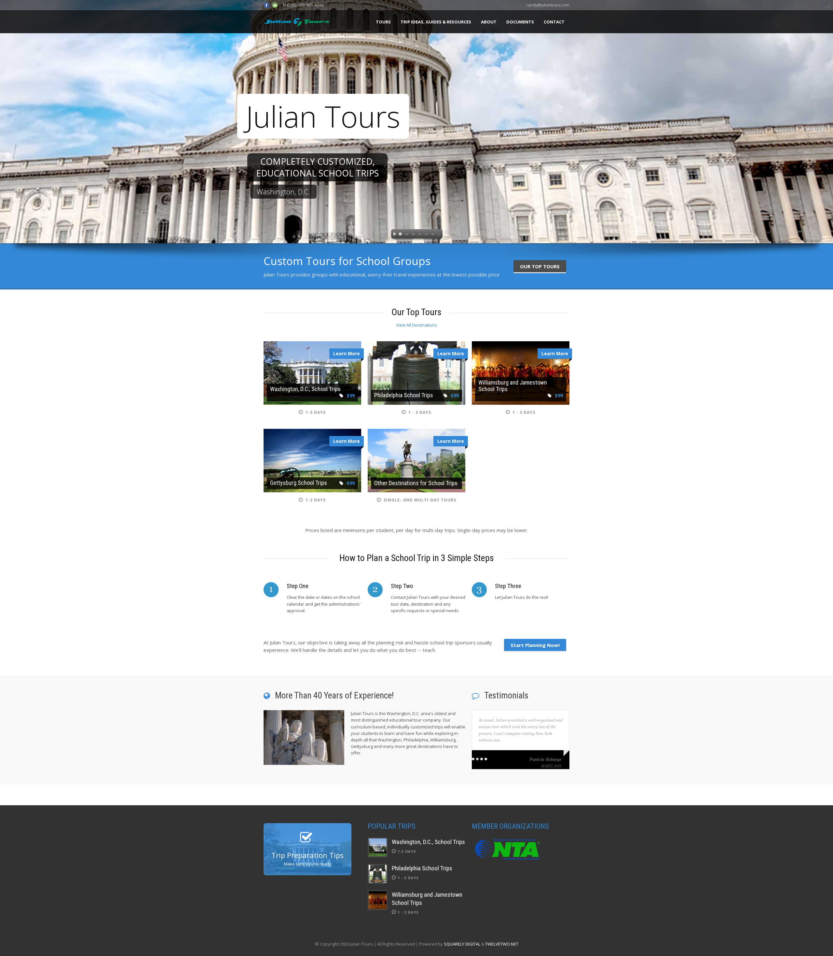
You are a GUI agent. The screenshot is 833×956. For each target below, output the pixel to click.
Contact (554, 22)
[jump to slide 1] (400, 235)
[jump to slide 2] (406, 235)
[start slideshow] (393, 235)
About (489, 22)
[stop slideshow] (440, 235)
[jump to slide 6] (433, 235)
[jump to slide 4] (419, 235)
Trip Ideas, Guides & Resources (436, 22)
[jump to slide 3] (413, 235)
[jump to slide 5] (426, 235)
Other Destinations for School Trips (415, 483)
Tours (383, 22)
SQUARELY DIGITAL (462, 944)
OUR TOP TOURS (540, 266)
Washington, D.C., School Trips (305, 389)
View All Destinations (416, 325)
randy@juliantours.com (547, 5)
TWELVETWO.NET (501, 944)
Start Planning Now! (535, 645)
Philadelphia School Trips (403, 395)
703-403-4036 (310, 5)
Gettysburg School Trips (298, 482)
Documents (520, 22)
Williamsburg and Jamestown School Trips (512, 385)
